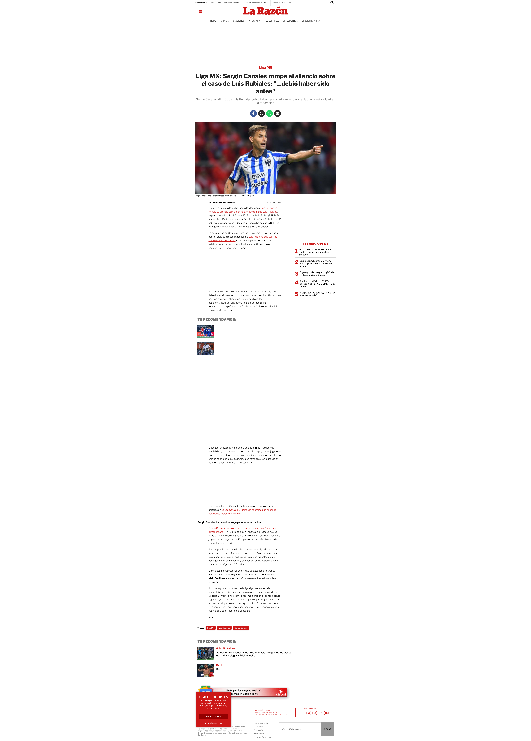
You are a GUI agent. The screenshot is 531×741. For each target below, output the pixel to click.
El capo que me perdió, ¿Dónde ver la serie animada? (317, 294)
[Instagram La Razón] (314, 713)
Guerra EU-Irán (215, 3)
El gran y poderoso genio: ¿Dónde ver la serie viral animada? (317, 273)
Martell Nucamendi (224, 202)
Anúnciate (258, 730)
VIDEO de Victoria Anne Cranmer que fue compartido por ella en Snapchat (315, 252)
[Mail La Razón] (277, 113)
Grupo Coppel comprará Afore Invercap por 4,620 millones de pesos (316, 263)
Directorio (258, 726)
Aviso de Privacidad (262, 737)
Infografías (255, 21)
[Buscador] (332, 3)
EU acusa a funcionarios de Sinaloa (255, 3)
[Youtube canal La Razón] (326, 713)
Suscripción (259, 733)
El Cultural (272, 21)
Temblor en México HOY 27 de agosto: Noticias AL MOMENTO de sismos (317, 284)
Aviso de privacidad (213, 723)
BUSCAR (327, 729)
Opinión (224, 21)
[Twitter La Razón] (261, 113)
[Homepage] (265, 10)
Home (213, 21)
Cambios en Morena (231, 3)
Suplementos (290, 21)
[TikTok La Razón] (320, 713)
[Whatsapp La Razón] (269, 113)
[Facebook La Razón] (253, 113)
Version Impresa (311, 21)
